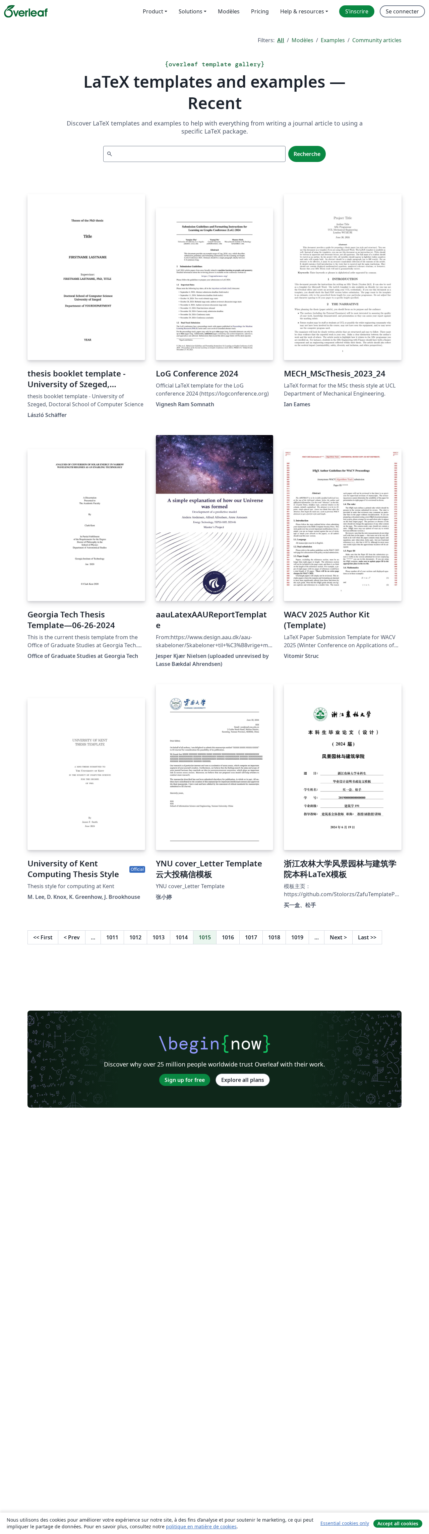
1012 (135, 937)
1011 (112, 937)
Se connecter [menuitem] (402, 11)
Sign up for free (185, 1080)
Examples (333, 40)
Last (367, 937)
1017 (251, 937)
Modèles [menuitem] (229, 11)
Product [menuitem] (153, 11)
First (43, 937)
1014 (182, 937)
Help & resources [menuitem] (302, 11)
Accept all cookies (397, 1523)
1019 (297, 937)
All (280, 40)
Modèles (302, 40)
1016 (228, 937)
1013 (158, 937)
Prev (72, 937)
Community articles (377, 40)
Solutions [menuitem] (190, 11)
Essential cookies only (344, 1523)
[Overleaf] (26, 11)
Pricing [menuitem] (260, 11)
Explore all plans (242, 1080)
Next (338, 937)
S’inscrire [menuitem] (356, 11)
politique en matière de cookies (201, 1526)
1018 (274, 937)
